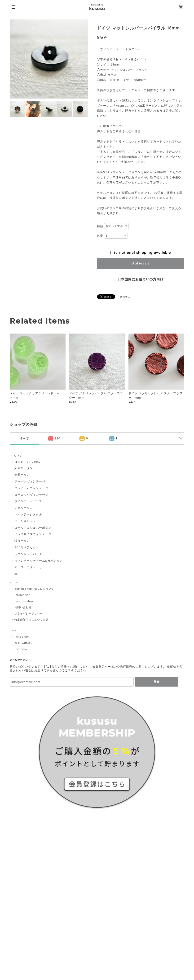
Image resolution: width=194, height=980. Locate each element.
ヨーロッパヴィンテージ (31, 494)
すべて (24, 438)
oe (16, 573)
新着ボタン (22, 474)
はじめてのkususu (27, 461)
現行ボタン (22, 540)
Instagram (22, 636)
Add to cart (140, 263)
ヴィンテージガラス (28, 501)
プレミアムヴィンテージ (31, 488)
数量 (100, 235)
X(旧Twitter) (23, 643)
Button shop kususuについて (34, 588)
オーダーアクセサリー (29, 567)
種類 (100, 226)
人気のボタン (23, 468)
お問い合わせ (22, 607)
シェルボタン (23, 507)
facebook (20, 649)
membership (23, 601)
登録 (156, 681)
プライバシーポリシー (28, 613)
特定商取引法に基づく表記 (31, 619)
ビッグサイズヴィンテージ (32, 534)
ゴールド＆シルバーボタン (32, 527)
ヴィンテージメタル (28, 514)
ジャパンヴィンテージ (29, 481)
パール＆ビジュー (26, 521)
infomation (22, 595)
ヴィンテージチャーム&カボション (38, 560)
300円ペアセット (26, 547)
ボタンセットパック (28, 554)
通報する (125, 296)
